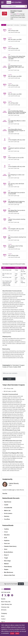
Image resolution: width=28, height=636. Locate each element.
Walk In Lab (7, 510)
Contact (3, 619)
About (2, 616)
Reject (17, 633)
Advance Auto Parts (9, 575)
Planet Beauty (8, 566)
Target (6, 558)
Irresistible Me (8, 507)
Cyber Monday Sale (6, 604)
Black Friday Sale (5, 601)
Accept (12, 633)
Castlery (6, 529)
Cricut (6, 532)
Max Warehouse (8, 572)
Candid (6, 504)
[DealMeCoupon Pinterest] (11, 595)
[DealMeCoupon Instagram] (8, 595)
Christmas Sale (5, 607)
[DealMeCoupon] (5, 589)
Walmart (6, 563)
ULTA (5, 537)
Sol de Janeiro (8, 513)
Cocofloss (7, 519)
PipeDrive (6, 540)
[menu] (2, 2)
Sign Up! (20, 584)
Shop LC (6, 555)
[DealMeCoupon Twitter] (5, 595)
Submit (9, 379)
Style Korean (7, 501)
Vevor (5, 549)
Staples (6, 569)
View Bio (4, 493)
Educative (7, 534)
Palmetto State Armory (10, 546)
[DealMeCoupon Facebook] (2, 595)
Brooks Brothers (8, 552)
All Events (3, 610)
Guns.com (7, 543)
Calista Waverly (14, 483)
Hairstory (6, 516)
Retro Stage (7, 560)
